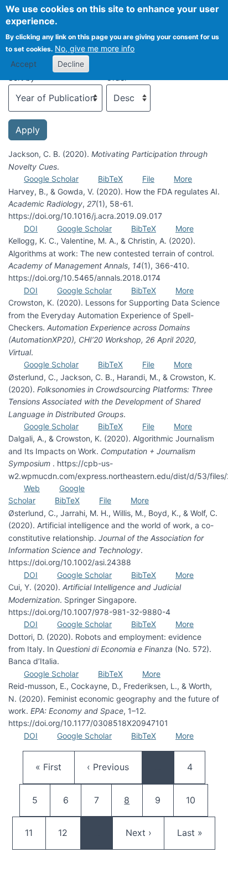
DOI (31, 228)
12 (68, 832)
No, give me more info (94, 48)
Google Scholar (51, 178)
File (148, 178)
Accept (24, 64)
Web (32, 488)
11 (34, 832)
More (183, 178)
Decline (71, 64)
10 (195, 800)
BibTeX (110, 178)
